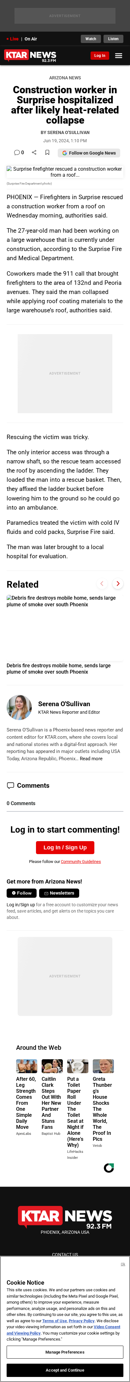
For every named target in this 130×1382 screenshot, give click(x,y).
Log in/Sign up (21, 904)
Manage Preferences (64, 1352)
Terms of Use (54, 1320)
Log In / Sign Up (65, 847)
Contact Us (65, 1254)
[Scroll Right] (117, 583)
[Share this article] (34, 153)
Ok (123, 1264)
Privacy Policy (82, 1320)
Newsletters (62, 893)
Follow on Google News (92, 153)
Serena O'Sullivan (64, 704)
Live (14, 38)
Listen (113, 39)
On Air (31, 38)
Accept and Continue (65, 1370)
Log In (99, 55)
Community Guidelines (81, 861)
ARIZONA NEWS (65, 78)
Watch (91, 39)
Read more (91, 758)
